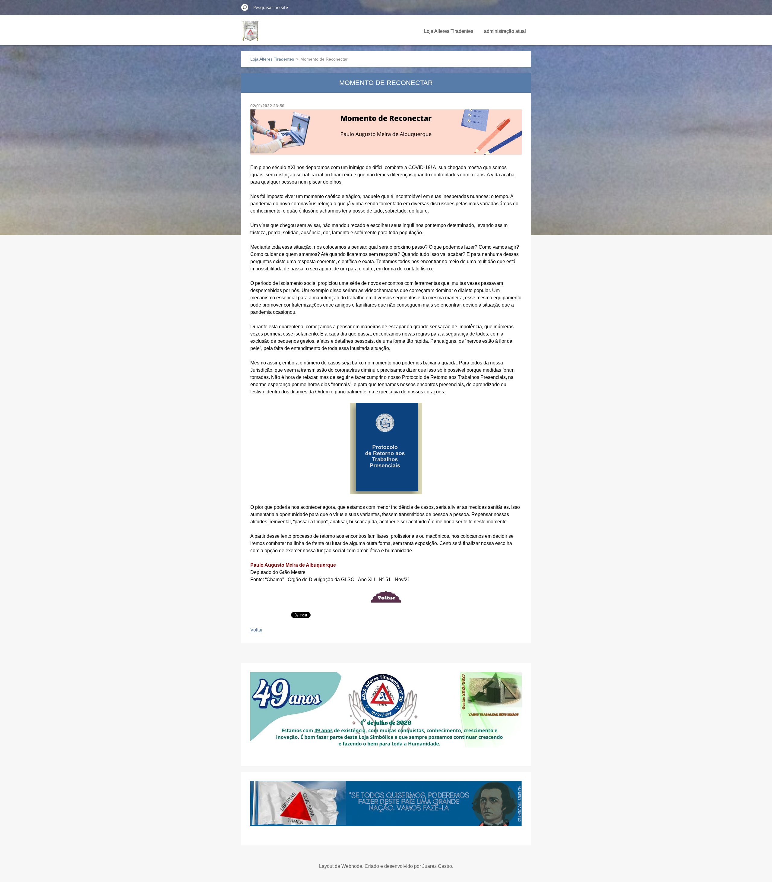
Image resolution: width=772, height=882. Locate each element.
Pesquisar (244, 7)
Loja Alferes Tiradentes (448, 31)
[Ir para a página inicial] (250, 34)
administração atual (505, 31)
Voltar (256, 629)
